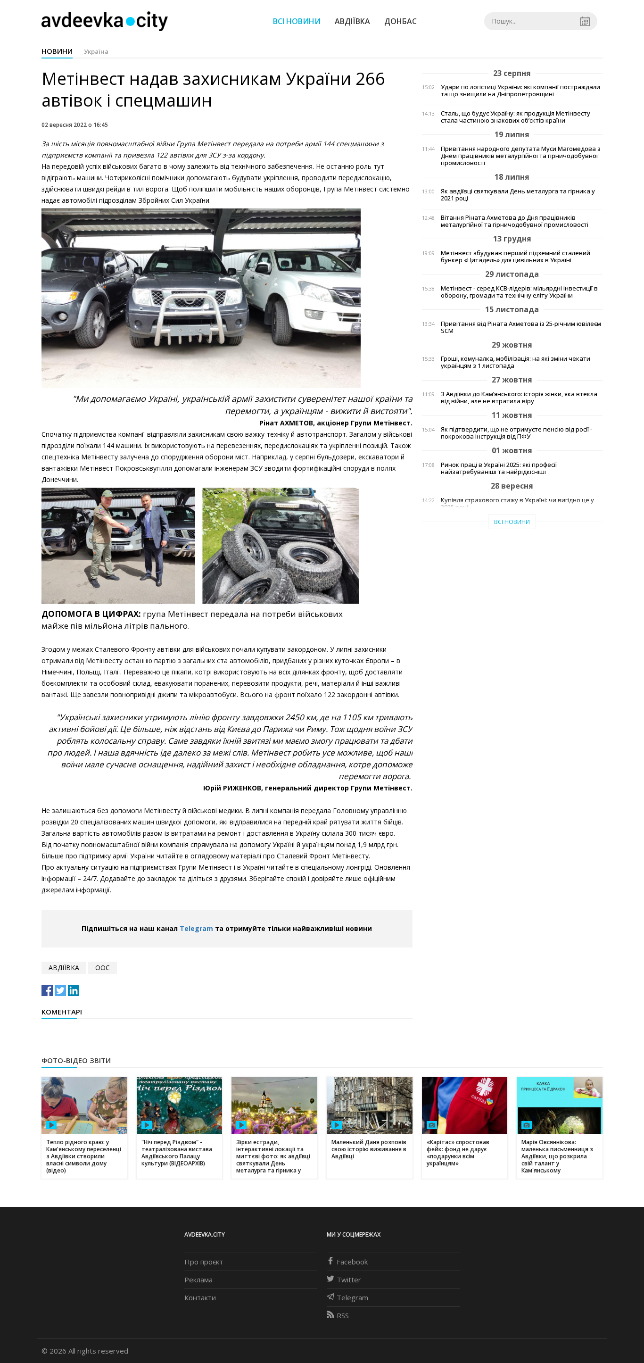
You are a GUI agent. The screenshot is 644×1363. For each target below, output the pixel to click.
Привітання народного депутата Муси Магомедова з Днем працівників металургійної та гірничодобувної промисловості (521, 155)
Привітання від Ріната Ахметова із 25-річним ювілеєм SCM (521, 327)
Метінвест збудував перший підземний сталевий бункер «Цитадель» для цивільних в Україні (515, 256)
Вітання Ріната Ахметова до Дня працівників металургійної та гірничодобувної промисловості (514, 221)
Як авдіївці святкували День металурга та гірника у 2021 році (518, 195)
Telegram (196, 928)
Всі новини (297, 21)
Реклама (198, 1279)
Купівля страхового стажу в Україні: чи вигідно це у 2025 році (517, 504)
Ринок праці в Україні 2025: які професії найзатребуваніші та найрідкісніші (499, 468)
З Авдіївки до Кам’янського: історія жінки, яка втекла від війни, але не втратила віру (519, 398)
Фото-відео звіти (76, 1060)
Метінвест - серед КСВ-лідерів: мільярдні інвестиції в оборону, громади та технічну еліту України (519, 292)
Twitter (349, 1279)
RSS (343, 1315)
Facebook (352, 1261)
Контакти (200, 1297)
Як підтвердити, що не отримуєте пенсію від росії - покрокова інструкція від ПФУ (516, 433)
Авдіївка (352, 21)
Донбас (400, 21)
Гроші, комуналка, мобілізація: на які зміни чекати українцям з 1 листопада (515, 362)
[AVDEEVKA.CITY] (104, 21)
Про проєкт (203, 1261)
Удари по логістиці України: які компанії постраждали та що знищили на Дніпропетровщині (520, 90)
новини (57, 51)
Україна (96, 51)
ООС (102, 967)
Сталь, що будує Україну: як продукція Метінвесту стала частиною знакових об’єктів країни (515, 117)
